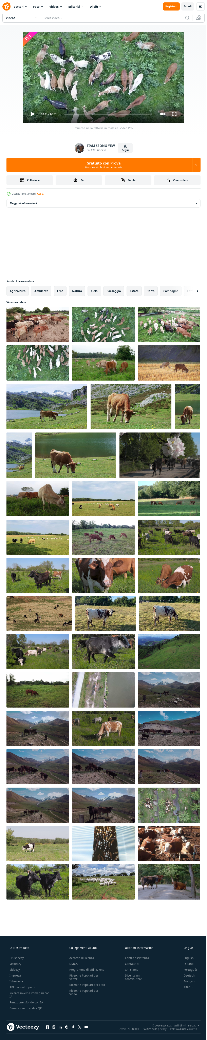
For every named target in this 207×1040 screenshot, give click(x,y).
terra (150, 291)
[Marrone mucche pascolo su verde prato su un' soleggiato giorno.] (103, 498)
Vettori (18, 6)
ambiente (41, 291)
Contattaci (130, 964)
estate (134, 291)
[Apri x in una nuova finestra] (79, 1026)
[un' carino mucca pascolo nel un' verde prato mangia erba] (105, 613)
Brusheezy (16, 958)
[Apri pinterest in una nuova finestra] (66, 1026)
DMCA (72, 964)
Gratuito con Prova (101, 165)
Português (188, 969)
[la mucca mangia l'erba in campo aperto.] (37, 498)
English (186, 958)
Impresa (14, 975)
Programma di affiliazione (85, 969)
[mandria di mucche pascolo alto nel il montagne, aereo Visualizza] (169, 690)
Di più (94, 6)
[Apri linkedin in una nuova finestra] (60, 1026)
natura (77, 291)
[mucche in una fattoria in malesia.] (37, 324)
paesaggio (114, 291)
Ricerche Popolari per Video (82, 995)
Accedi (185, 6)
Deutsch (186, 975)
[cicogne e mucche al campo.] (103, 363)
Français (186, 981)
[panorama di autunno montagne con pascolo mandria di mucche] (39, 613)
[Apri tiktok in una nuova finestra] (73, 1026)
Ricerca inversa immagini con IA (26, 994)
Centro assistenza (135, 958)
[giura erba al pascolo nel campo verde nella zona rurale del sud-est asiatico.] (37, 690)
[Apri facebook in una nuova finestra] (47, 1026)
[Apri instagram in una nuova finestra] (53, 1026)
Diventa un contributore (131, 977)
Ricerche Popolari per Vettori (82, 977)
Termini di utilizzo (125, 1029)
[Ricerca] (184, 17)
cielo (94, 291)
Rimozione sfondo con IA (26, 1002)
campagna (170, 291)
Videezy (14, 969)
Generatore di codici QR (25, 1008)
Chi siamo (129, 969)
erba (60, 291)
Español (186, 964)
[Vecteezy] (6, 6)
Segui (123, 150)
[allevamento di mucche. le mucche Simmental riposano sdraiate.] (169, 843)
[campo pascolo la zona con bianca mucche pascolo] (103, 882)
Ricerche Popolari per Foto (82, 986)
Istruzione (16, 981)
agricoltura (17, 291)
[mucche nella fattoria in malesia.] (103, 324)
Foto (36, 6)
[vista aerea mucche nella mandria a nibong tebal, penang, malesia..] (169, 805)
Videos (54, 6)
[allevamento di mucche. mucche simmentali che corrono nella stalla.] (103, 843)
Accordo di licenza (80, 958)
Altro (184, 987)
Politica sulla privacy (151, 1029)
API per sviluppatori (22, 987)
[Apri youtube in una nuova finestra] (86, 1026)
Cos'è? (40, 193)
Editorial (74, 6)
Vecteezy (15, 964)
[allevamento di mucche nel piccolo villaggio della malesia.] (37, 363)
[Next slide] (191, 291)
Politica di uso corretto (180, 1029)
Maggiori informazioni (23, 203)
